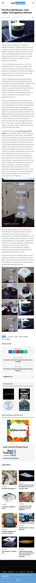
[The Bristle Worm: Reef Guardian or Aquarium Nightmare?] (26, 497)
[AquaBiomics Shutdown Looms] (9, 497)
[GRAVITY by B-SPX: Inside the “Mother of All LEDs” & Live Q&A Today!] (26, 475)
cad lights (11, 336)
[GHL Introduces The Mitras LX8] (9, 542)
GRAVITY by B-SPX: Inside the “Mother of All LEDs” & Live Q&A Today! (26, 486)
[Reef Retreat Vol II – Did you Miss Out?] (26, 518)
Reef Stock (30, 571)
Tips (16, 571)
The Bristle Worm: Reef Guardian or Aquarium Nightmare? (25, 507)
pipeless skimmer (23, 336)
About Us (22, 571)
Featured (4, 486)
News (16, 336)
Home (4, 571)
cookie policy (5, 576)
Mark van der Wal (6, 17)
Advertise (10, 571)
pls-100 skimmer (6, 339)
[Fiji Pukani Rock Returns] (9, 477)
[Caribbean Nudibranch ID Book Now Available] (9, 520)
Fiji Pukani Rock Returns (8, 488)
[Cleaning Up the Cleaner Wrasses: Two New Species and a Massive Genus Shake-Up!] (26, 542)
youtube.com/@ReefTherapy (11, 458)
